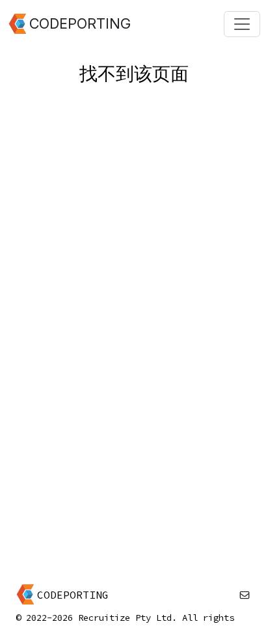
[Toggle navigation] (242, 24)
